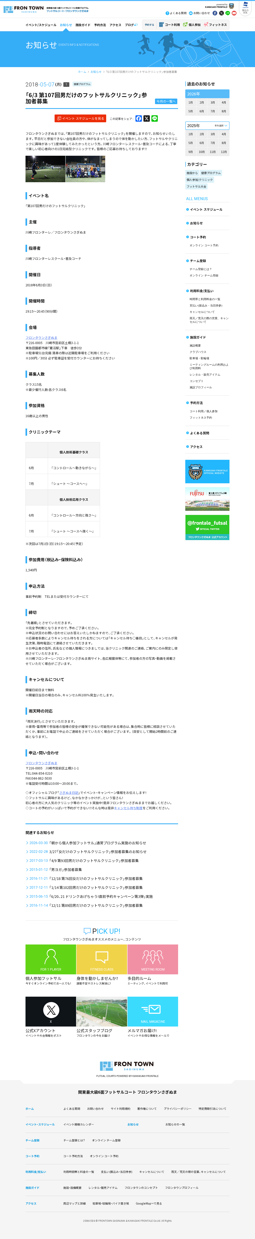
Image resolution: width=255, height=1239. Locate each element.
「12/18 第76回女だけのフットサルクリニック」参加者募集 (96, 878)
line (227, 13)
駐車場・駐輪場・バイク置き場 (111, 1203)
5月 (190, 111)
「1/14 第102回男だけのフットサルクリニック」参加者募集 (96, 887)
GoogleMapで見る (149, 1203)
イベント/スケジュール (41, 25)
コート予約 (198, 237)
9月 (190, 152)
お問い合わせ (95, 1108)
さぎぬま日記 (68, 792)
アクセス (115, 25)
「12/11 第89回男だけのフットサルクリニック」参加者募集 (96, 905)
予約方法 (100, 25)
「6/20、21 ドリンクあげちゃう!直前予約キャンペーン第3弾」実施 (101, 896)
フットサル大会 (196, 186)
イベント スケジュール (206, 209)
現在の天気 (245, 11)
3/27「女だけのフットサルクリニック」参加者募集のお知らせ (98, 851)
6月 (202, 111)
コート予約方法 (73, 1156)
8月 (224, 111)
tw (221, 13)
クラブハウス (198, 351)
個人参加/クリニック (200, 180)
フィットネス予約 (201, 417)
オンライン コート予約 (204, 245)
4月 (224, 102)
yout (234, 13)
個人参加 (195, 24)
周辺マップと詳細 (74, 1203)
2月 (202, 102)
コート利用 (172, 24)
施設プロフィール (201, 387)
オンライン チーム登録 (204, 275)
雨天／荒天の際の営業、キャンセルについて (198, 1171)
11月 (213, 152)
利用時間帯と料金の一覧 (78, 1171)
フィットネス (218, 24)
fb (215, 13)
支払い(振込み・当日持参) (206, 305)
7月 (213, 111)
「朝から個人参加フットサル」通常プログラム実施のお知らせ (97, 842)
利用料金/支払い (202, 290)
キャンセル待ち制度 (128, 807)
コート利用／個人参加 (204, 411)
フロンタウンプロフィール (181, 1187)
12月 (224, 152)
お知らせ (66, 25)
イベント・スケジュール (40, 1124)
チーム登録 (198, 260)
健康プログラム (82, 84)
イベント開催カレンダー (78, 1124)
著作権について (147, 1108)
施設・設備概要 (72, 1187)
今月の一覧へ (166, 101)
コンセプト (197, 381)
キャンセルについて (202, 311)
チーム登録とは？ (201, 269)
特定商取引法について (213, 1108)
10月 (202, 152)
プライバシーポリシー (178, 1108)
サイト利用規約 (120, 1108)
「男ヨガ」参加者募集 (65, 869)
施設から (192, 173)
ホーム (82, 72)
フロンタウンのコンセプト (141, 1187)
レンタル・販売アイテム (205, 374)
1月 (190, 102)
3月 (213, 102)
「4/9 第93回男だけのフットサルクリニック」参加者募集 (94, 860)
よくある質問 (199, 433)
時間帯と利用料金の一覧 (205, 299)
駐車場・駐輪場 (199, 358)
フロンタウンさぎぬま (41, 337)
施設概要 (195, 345)
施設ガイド (83, 25)
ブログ (129, 25)
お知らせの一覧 (175, 1124)
